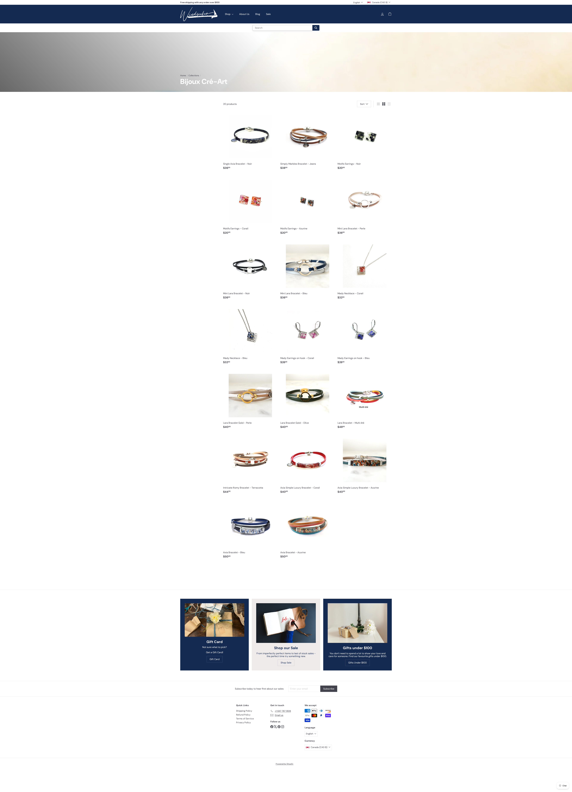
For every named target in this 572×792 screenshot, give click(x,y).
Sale (268, 14)
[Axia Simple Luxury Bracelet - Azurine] (365, 464)
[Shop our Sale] (286, 623)
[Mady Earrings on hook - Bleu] (365, 335)
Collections (193, 75)
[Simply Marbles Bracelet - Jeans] (307, 141)
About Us (244, 14)
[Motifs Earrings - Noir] (365, 141)
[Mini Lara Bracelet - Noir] (250, 270)
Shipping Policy (244, 710)
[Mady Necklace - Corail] (365, 270)
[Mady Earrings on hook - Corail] (307, 335)
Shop (228, 14)
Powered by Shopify (284, 764)
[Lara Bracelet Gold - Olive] (307, 400)
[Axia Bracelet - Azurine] (307, 529)
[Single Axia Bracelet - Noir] (250, 141)
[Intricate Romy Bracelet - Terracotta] (250, 464)
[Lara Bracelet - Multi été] (365, 400)
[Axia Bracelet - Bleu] (250, 529)
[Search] (315, 28)
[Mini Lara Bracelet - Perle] (365, 205)
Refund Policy (243, 714)
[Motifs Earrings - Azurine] (307, 205)
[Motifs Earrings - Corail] (250, 205)
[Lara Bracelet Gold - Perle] (250, 400)
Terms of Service (245, 718)
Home (183, 75)
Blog (257, 14)
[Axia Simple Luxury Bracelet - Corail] (307, 464)
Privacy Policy (243, 722)
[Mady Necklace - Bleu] (250, 335)
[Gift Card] (214, 620)
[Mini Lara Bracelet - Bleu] (307, 270)
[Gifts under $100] (357, 623)
